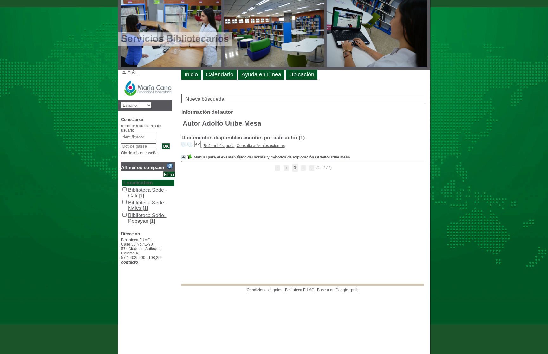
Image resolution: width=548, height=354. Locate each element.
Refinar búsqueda (219, 146)
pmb (355, 290)
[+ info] (183, 157)
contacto (129, 262)
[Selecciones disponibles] (198, 146)
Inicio (191, 74)
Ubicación (301, 74)
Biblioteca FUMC (299, 290)
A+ (134, 72)
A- (124, 72)
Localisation (138, 182)
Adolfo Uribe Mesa (333, 157)
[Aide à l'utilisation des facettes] (170, 166)
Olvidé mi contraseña (139, 153)
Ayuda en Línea (261, 74)
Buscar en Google (332, 290)
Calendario (219, 74)
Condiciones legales (264, 290)
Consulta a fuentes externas (261, 146)
